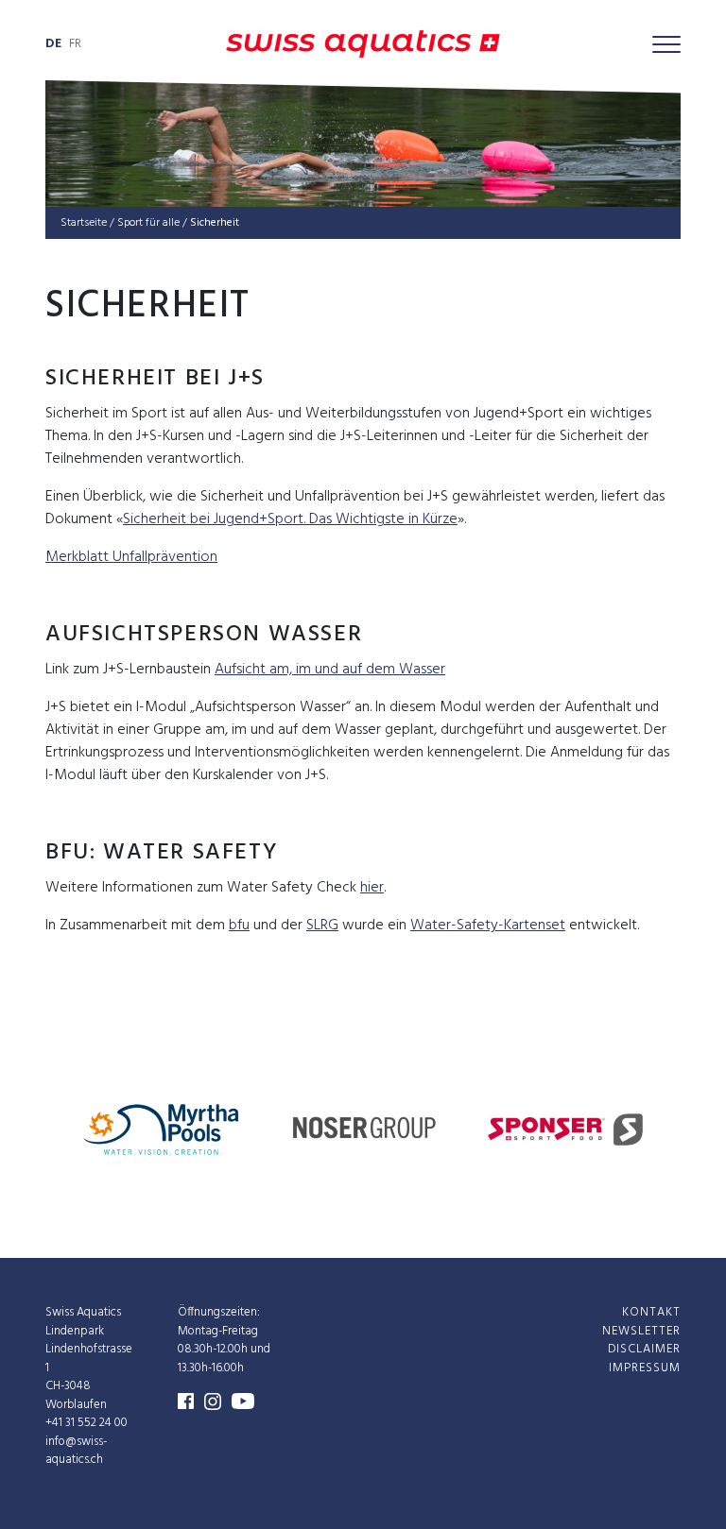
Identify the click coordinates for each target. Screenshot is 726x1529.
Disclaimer (644, 1349)
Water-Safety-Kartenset (487, 925)
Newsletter (641, 1330)
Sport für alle (148, 222)
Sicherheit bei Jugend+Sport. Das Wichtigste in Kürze (290, 519)
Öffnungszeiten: (219, 1312)
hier (372, 887)
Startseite (83, 222)
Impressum (645, 1367)
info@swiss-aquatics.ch (76, 1450)
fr (75, 44)
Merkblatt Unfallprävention (131, 557)
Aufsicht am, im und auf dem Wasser (330, 669)
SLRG (322, 925)
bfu (239, 925)
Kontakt (651, 1312)
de (53, 44)
